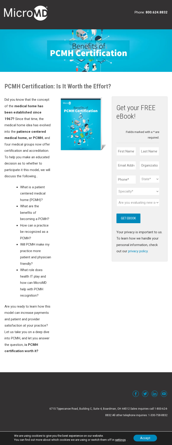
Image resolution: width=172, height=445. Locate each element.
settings (120, 439)
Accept (145, 438)
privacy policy (138, 251)
